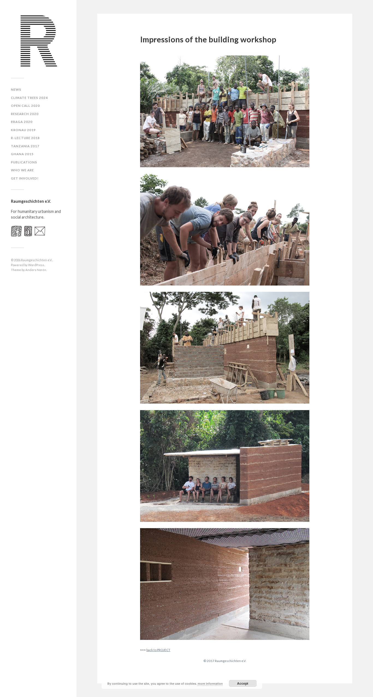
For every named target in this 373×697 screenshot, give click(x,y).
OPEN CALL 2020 (25, 105)
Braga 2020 (21, 121)
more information (210, 683)
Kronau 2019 (23, 130)
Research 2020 (25, 114)
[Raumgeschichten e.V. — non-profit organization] (38, 41)
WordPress (36, 265)
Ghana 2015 (22, 154)
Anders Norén (35, 270)
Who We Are (22, 170)
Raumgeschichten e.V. (36, 260)
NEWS (16, 89)
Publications (24, 162)
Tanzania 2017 (25, 146)
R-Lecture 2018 (25, 138)
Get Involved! (25, 178)
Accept (242, 683)
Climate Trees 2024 (29, 97)
